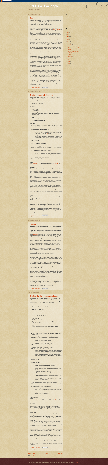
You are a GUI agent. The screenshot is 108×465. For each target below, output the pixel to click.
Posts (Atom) (35, 455)
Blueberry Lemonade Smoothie (41, 95)
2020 (68, 39)
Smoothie (36, 216)
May (69, 63)
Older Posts (60, 453)
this (47, 133)
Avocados (33, 224)
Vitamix (56, 163)
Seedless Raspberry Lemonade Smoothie (45, 296)
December (70, 44)
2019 (68, 41)
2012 (68, 65)
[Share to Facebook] (46, 87)
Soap (31, 18)
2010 (68, 68)
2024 (68, 34)
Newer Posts (31, 453)
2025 (68, 32)
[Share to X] (45, 87)
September (70, 56)
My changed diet (56, 29)
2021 (68, 37)
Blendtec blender (36, 163)
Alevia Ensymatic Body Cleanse (48, 77)
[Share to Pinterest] (47, 87)
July (69, 59)
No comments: (38, 87)
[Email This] (43, 87)
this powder (51, 138)
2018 (68, 43)
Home (46, 453)
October (69, 54)
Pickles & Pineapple (43, 5)
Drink (33, 216)
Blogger (77, 462)
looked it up (32, 51)
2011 (68, 67)
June (69, 61)
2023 (68, 36)
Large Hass (35, 234)
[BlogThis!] (44, 87)
